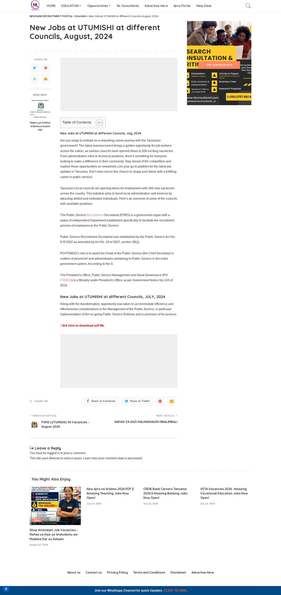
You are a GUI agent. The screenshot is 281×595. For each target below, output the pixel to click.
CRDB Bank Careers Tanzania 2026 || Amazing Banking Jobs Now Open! (165, 493)
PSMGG (65, 280)
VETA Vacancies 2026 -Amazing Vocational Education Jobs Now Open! (224, 493)
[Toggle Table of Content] (97, 122)
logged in (53, 453)
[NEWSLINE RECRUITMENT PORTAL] (35, 5)
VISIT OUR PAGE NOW (219, 64)
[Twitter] (34, 67)
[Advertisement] (118, 84)
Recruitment (95, 215)
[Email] (45, 79)
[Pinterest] (45, 67)
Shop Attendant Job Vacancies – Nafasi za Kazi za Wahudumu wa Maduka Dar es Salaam (54, 534)
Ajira (36, 520)
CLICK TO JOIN (175, 590)
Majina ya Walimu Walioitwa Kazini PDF (40, 126)
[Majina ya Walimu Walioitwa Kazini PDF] (40, 109)
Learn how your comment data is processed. (113, 458)
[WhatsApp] (34, 79)
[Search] (248, 5)
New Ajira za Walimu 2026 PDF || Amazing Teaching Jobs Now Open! (110, 493)
